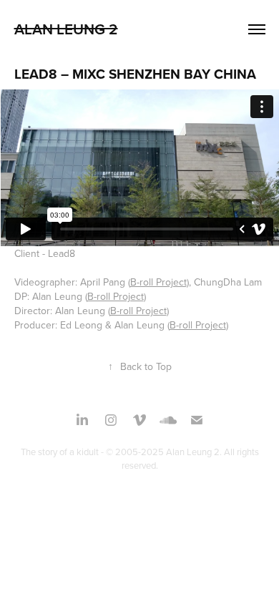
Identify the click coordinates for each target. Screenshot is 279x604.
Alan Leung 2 (66, 28)
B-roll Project (158, 282)
